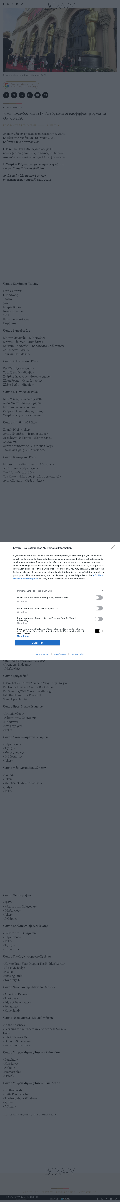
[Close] (114, 548)
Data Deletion (42, 654)
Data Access (60, 654)
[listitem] (60, 590)
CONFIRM (37, 643)
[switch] (99, 597)
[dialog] (60, 601)
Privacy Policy (78, 654)
